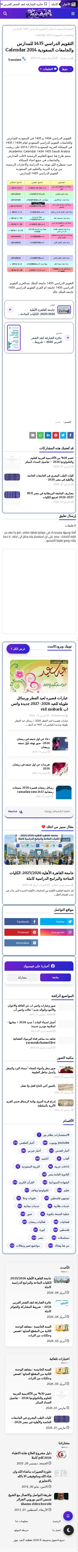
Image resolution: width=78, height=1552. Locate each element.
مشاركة (22, 977)
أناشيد (42, 1158)
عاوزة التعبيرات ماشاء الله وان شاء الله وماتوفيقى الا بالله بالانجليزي (32, 1476)
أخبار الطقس (24, 1143)
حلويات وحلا (26, 1198)
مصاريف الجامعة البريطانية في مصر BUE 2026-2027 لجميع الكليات (50, 495)
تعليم (51, 29)
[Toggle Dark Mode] (68, 1530)
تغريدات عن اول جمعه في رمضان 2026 (31, 766)
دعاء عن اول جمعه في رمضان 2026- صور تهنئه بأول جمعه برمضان (33, 743)
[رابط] (39, 213)
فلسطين (61, 1230)
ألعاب (63, 1158)
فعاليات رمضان (34, 1222)
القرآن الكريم (23, 1182)
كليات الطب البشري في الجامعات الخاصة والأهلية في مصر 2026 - (50, 478)
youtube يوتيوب (56, 1143)
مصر (37, 1238)
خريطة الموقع (21, 1530)
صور (26, 1214)
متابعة (55, 977)
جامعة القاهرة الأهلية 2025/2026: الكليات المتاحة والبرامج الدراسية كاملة (42, 875)
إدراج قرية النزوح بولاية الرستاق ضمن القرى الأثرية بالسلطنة (31, 1103)
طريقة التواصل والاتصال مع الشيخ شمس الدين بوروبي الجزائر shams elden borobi (30, 1499)
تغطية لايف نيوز (23, 1540)
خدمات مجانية (28, 1206)
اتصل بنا (56, 1530)
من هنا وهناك (58, 1245)
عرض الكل (19, 649)
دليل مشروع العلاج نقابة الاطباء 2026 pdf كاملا (32, 1455)
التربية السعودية (28, 1166)
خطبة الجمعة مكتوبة (55, 1214)
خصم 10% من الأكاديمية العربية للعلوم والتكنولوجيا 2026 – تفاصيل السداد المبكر (49, 460)
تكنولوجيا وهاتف (37, 1190)
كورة (39, 1230)
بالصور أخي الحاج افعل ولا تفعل (38, 1086)
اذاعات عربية (59, 1166)
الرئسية (57, 1521)
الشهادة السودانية (56, 1182)
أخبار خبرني (31, 1150)
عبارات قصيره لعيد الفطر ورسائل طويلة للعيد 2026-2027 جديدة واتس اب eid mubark (39, 704)
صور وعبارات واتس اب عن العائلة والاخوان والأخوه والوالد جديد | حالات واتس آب (32, 1008)
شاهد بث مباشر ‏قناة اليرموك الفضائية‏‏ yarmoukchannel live (34, 1041)
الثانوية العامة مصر (55, 1174)
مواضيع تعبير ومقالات (25, 1245)
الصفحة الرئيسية (65, 29)
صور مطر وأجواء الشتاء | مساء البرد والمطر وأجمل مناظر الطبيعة (31, 1070)
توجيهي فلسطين (57, 1198)
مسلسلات (60, 1238)
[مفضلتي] (68, 1516)
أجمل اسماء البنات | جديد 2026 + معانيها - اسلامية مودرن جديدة (31, 1024)
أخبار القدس (59, 1150)
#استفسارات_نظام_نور (53, 1135)
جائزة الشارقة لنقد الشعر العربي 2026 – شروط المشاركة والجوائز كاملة (30, 1307)
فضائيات (61, 1222)
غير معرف (65, 58)
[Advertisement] (39, 106)
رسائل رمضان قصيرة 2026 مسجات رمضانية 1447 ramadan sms (32, 790)
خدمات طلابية (59, 1206)
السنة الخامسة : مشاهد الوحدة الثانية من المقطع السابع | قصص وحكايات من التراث (32, 1331)
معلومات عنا (21, 1521)
